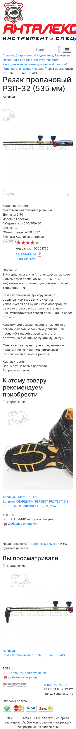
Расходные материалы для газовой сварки (34, 64)
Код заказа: (23, 248)
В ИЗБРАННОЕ (26, 254)
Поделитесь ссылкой (43, 544)
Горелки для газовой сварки (24, 68)
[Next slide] (67, 194)
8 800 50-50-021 (56, 685)
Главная (8, 55)
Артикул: (9, 96)
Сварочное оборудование (34, 55)
